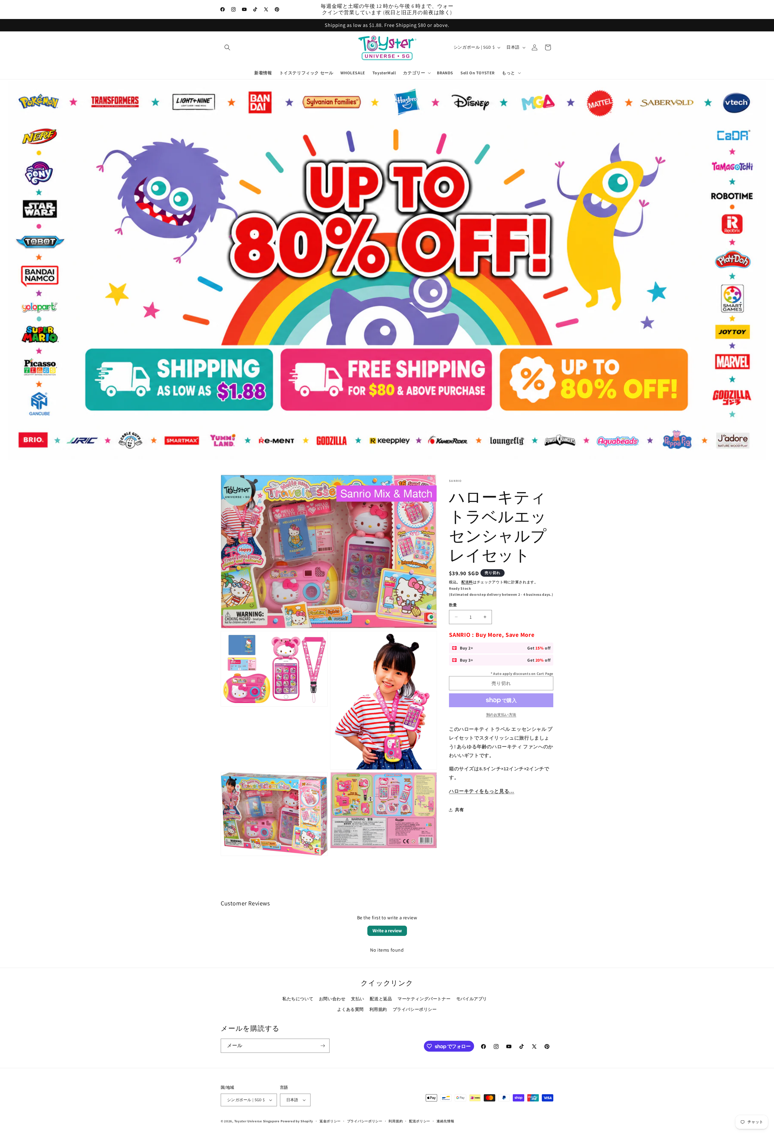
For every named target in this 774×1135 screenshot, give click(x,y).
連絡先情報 (445, 1121)
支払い (357, 998)
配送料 (467, 582)
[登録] (322, 1046)
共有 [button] (459, 809)
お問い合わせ (332, 998)
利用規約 (378, 1009)
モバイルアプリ (471, 998)
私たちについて (297, 998)
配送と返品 (381, 998)
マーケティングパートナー (424, 998)
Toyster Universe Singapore (257, 1121)
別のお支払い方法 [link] (501, 714)
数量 (453, 605)
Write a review (387, 930)
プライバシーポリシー (415, 1009)
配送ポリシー (419, 1121)
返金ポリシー (330, 1121)
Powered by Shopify (297, 1121)
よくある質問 (350, 1009)
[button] (227, 47)
